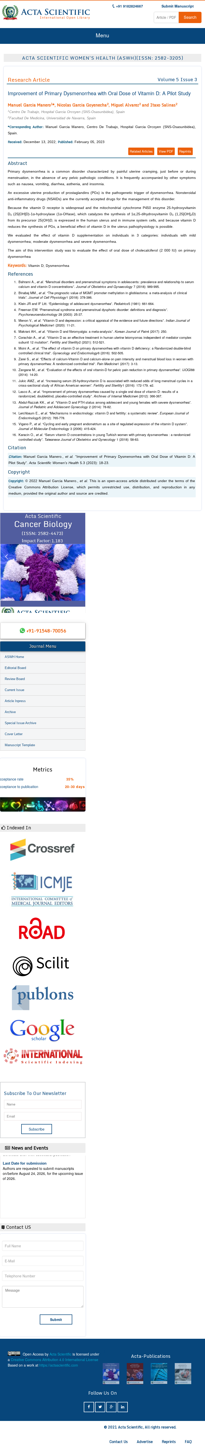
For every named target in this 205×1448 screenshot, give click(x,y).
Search (190, 17)
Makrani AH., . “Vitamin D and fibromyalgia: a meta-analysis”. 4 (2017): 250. (92, 331)
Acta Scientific (61, 1354)
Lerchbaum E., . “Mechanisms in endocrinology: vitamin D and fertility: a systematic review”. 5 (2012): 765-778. (103, 415)
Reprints (185, 151)
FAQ (188, 1441)
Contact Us (119, 1441)
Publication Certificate (22, 1179)
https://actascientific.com (58, 1365)
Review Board (15, 679)
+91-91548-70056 (46, 630)
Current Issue (14, 690)
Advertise (145, 1441)
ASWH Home (14, 657)
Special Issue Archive (20, 723)
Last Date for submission (24, 1198)
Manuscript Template (20, 745)
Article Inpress (15, 701)
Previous (6, 563)
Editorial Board (15, 668)
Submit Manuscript (178, 6)
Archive (10, 712)
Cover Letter (13, 734)
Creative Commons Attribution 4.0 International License (54, 1359)
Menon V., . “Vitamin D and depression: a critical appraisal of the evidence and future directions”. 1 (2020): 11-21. (104, 322)
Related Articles (141, 151)
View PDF (166, 151)
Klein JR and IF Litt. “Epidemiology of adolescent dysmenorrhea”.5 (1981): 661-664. (86, 303)
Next (79, 563)
